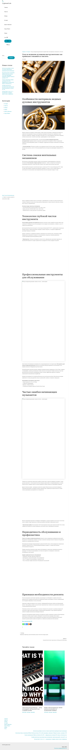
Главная (6, 7)
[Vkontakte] (27, 624)
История (6, 20)
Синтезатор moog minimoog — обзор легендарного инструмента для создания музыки (32, 709)
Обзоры (5, 16)
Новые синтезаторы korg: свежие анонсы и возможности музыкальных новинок (53, 709)
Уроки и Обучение (7, 24)
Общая (5, 33)
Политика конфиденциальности (60, 748)
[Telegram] (25, 624)
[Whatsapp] (23, 624)
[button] (7, 37)
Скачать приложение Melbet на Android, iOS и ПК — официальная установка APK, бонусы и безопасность (46, 735)
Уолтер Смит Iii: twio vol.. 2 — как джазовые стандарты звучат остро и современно (8, 93)
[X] (31, 624)
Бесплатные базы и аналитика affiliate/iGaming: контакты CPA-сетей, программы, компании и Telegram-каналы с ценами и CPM (8, 75)
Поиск (3, 55)
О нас (5, 37)
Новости (6, 11)
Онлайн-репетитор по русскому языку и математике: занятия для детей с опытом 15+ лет (49, 737)
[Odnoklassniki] (29, 624)
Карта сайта (64, 746)
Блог (9, 44)
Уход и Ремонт (7, 28)
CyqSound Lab (6, 3)
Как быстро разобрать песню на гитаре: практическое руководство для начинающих (8, 69)
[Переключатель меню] (7, 41)
